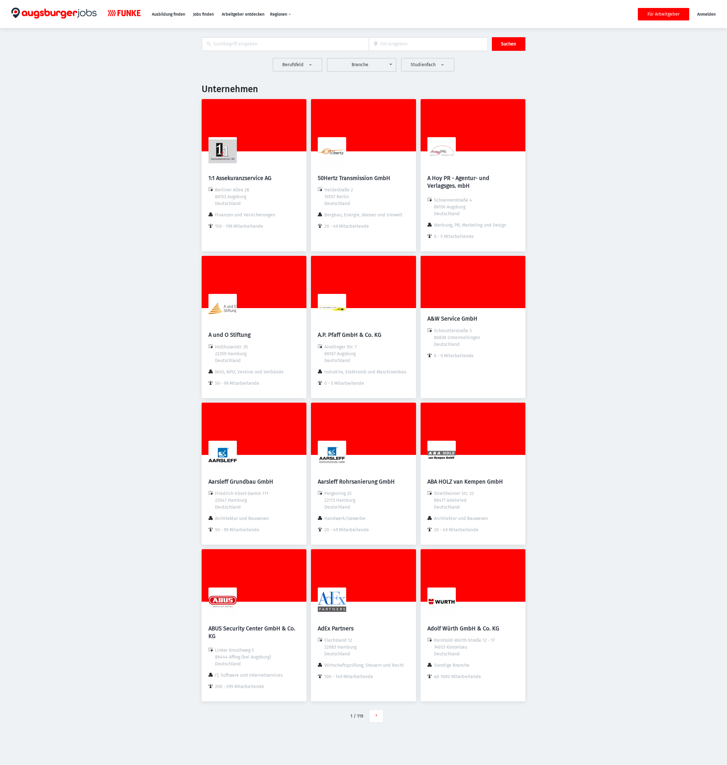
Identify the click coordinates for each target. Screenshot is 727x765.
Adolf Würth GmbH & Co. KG (463, 628)
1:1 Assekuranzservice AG (239, 178)
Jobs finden (203, 14)
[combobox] (285, 44)
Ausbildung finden (168, 14)
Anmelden (706, 14)
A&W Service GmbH (452, 318)
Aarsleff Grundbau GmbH (240, 481)
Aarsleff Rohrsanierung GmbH (356, 481)
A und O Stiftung (229, 334)
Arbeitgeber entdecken (243, 14)
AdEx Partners (336, 628)
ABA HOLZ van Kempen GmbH (465, 481)
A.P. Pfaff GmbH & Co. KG (349, 334)
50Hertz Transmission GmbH (354, 178)
